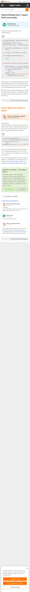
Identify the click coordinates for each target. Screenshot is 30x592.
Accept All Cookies (15, 579)
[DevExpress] (6, 1)
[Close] (27, 568)
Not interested (21, 189)
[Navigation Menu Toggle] (2, 5)
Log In (24, 1)
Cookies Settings (15, 587)
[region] (15, 579)
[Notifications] (28, 1)
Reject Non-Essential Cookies (15, 583)
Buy (20, 1)
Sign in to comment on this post (19, 100)
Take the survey (9, 189)
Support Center (15, 5)
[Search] (27, 5)
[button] (27, 40)
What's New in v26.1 (11, 174)
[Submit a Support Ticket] (27, 9)
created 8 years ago (13, 25)
